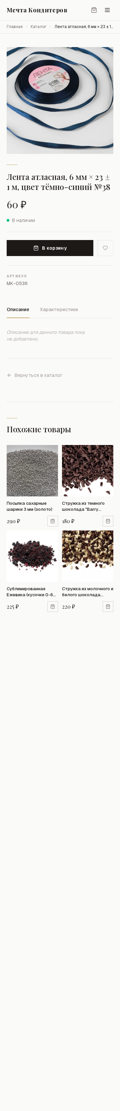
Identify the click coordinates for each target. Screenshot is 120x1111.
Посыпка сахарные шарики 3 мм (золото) (29, 506)
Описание (18, 309)
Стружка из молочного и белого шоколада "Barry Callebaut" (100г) (87, 592)
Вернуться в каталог (38, 375)
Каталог (38, 26)
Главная (15, 26)
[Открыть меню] (107, 10)
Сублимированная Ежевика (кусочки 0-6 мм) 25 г (30, 592)
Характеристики (59, 309)
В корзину (54, 248)
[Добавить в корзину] (52, 521)
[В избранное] (105, 248)
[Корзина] (94, 10)
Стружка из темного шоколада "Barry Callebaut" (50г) (83, 506)
